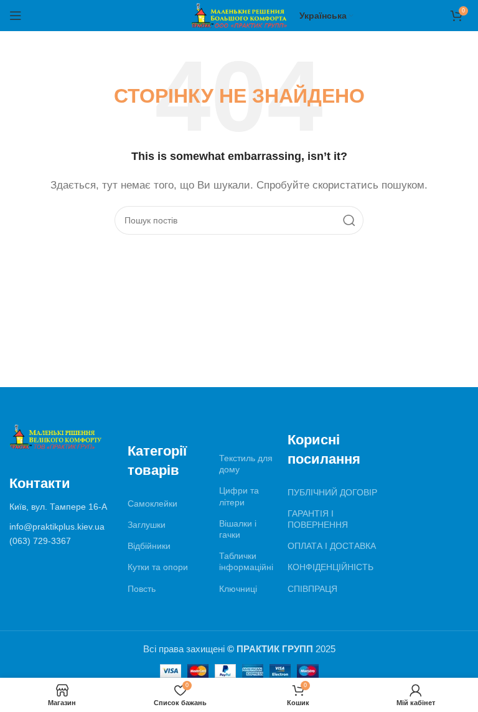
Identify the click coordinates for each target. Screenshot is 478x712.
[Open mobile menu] (15, 15)
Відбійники (149, 546)
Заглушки (147, 525)
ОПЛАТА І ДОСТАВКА (332, 546)
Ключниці (238, 589)
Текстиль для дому (246, 463)
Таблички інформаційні (246, 561)
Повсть (142, 589)
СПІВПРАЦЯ (312, 589)
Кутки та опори (158, 567)
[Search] (349, 220)
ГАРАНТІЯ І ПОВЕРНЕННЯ (318, 519)
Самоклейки (152, 503)
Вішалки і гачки (237, 529)
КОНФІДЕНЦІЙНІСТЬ (330, 567)
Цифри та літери (239, 496)
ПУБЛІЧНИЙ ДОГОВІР (332, 492)
